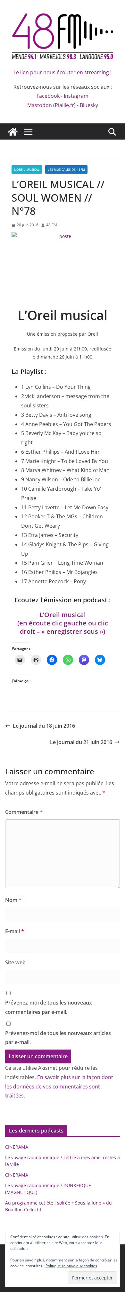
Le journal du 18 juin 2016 (44, 725)
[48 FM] (13, 132)
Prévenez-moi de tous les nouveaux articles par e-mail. (58, 1038)
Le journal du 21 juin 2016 (81, 742)
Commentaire (24, 811)
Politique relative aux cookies (71, 1266)
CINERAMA (16, 1147)
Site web (15, 962)
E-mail (14, 931)
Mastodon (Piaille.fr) (51, 105)
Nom (13, 900)
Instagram (76, 95)
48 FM (51, 225)
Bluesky (89, 105)
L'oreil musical (26, 169)
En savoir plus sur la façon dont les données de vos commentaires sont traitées (59, 1086)
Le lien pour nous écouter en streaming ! (62, 72)
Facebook (48, 95)
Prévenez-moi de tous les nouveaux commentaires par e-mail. (48, 1007)
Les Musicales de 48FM (66, 169)
